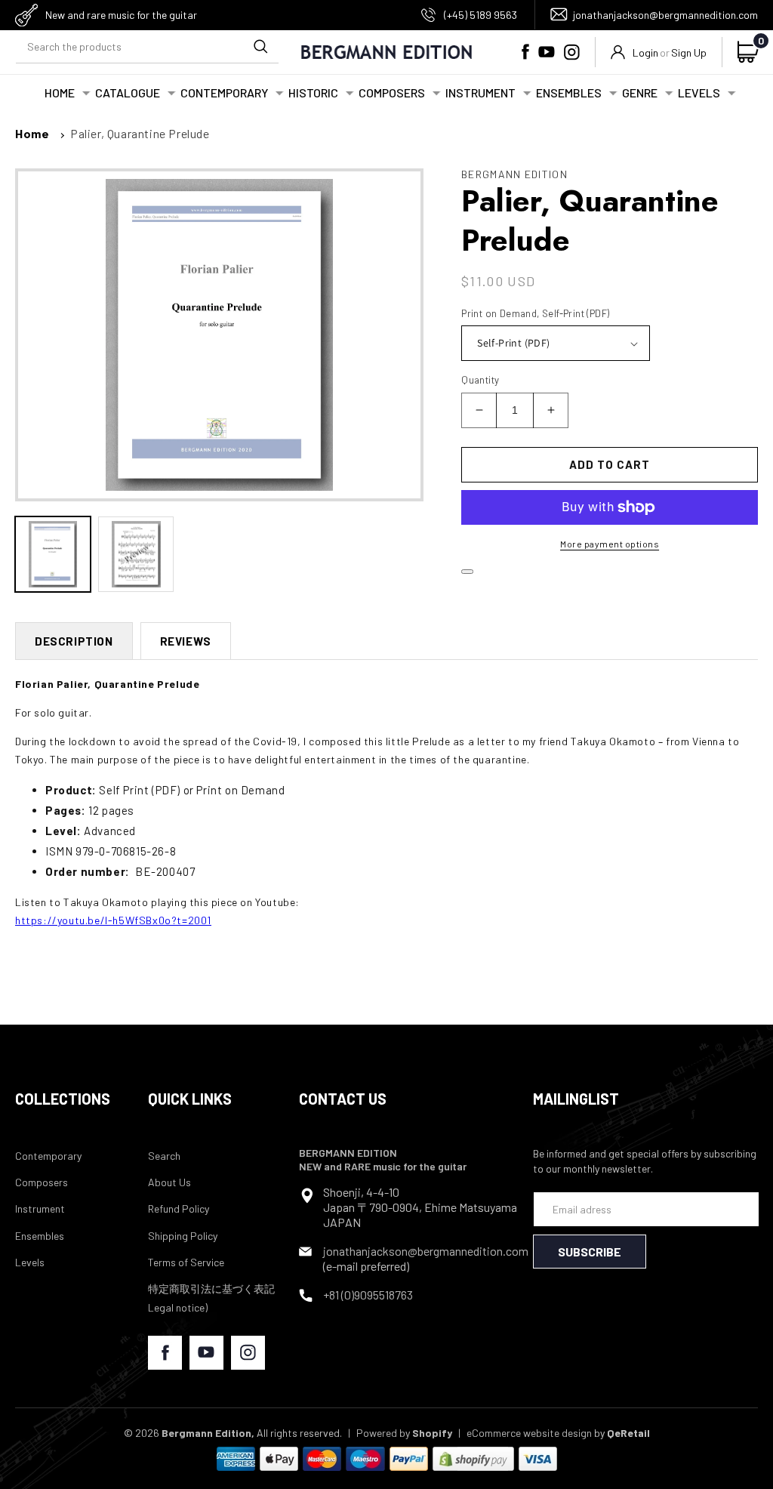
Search (164, 1155)
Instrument (40, 1208)
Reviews (185, 641)
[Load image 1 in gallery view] (53, 554)
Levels (30, 1262)
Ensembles (39, 1235)
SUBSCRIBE (589, 1251)
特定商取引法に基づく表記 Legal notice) (211, 1298)
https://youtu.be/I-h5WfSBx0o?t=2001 (113, 920)
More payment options (609, 543)
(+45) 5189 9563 (480, 14)
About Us (169, 1182)
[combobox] (147, 46)
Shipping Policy (182, 1235)
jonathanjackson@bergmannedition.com (665, 14)
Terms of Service (186, 1262)
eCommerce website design (529, 1432)
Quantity (480, 380)
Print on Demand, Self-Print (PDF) (535, 313)
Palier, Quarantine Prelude (140, 133)
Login (645, 52)
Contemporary (48, 1155)
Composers (41, 1182)
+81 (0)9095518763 (368, 1294)
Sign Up (689, 52)
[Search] (260, 46)
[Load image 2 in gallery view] (136, 554)
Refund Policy (178, 1208)
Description (74, 641)
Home (32, 133)
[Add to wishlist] (467, 571)
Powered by (404, 1432)
